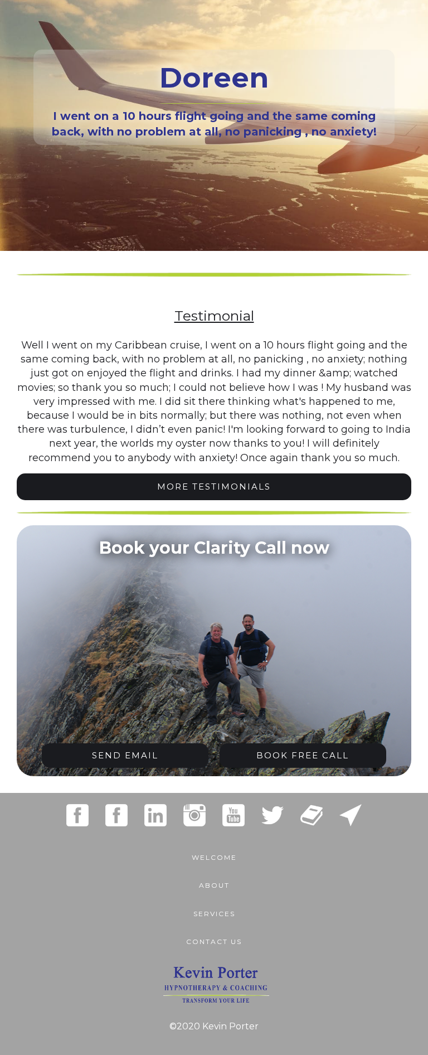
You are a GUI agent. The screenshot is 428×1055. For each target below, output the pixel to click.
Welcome (214, 857)
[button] (214, 908)
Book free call (302, 755)
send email (125, 755)
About (214, 885)
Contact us (214, 941)
